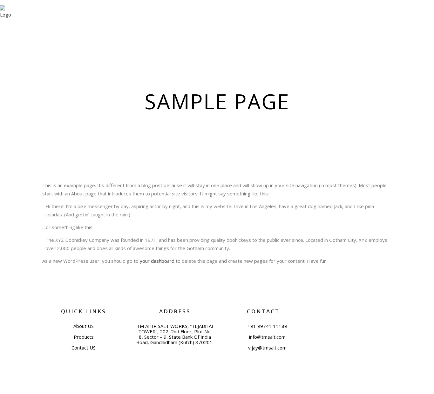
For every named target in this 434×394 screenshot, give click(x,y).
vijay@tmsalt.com (267, 347)
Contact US (83, 347)
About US (83, 326)
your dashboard (157, 261)
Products (84, 337)
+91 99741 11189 (266, 326)
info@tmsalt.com (267, 337)
